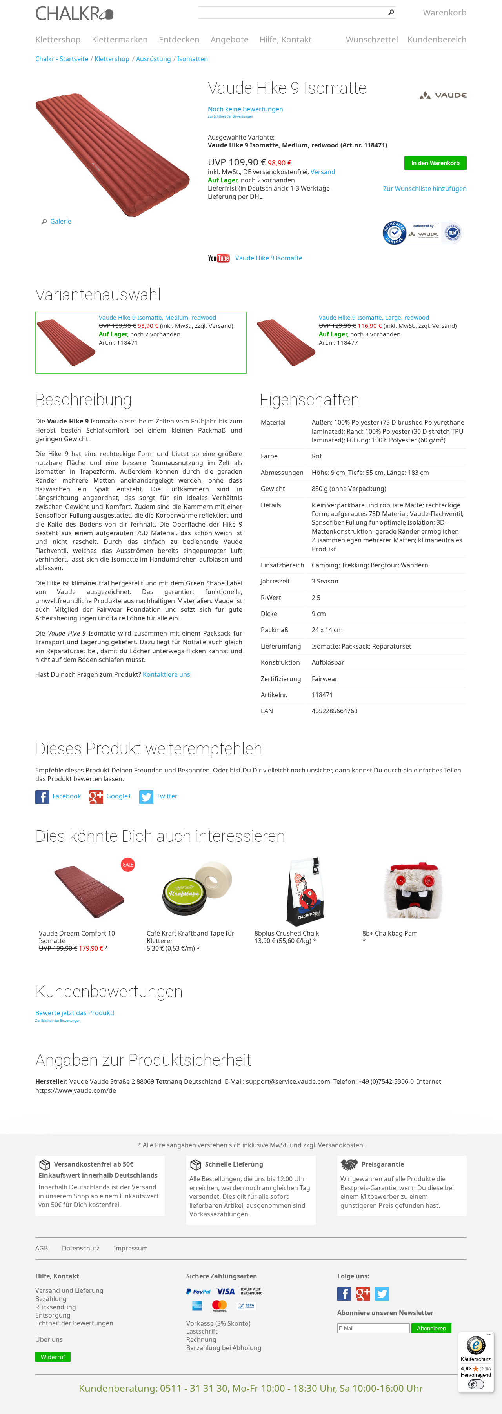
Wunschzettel (372, 39)
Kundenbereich (437, 39)
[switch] (476, 1384)
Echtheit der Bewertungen (74, 1323)
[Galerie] (113, 230)
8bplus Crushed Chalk (287, 937)
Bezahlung (51, 1298)
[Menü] (489, 1336)
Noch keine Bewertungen (245, 109)
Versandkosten (340, 1145)
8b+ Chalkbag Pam (390, 937)
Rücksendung (55, 1307)
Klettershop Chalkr (74, 13)
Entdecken (179, 39)
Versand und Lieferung (69, 1290)
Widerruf (53, 1357)
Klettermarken (120, 39)
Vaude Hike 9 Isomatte (268, 258)
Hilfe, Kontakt (286, 39)
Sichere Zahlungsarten (221, 1276)
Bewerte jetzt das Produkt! (74, 1013)
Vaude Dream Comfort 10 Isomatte (77, 940)
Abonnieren (431, 1328)
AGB (41, 1248)
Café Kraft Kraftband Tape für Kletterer (191, 940)
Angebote (230, 39)
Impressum (131, 1248)
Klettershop (58, 39)
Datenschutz (81, 1248)
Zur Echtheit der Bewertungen (230, 116)
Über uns (49, 1339)
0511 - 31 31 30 (193, 1387)
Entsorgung (53, 1315)
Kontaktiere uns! (167, 674)
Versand (323, 171)
